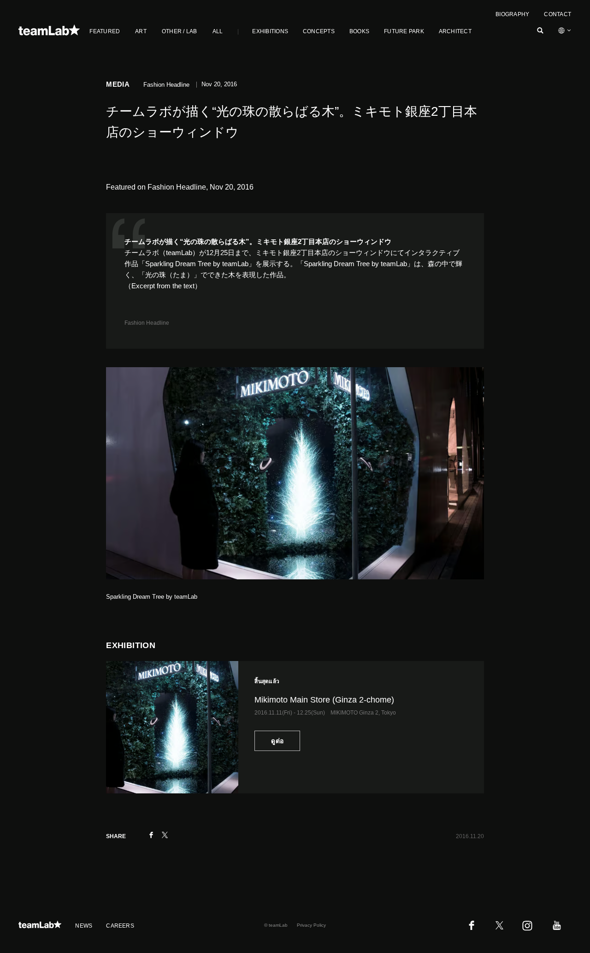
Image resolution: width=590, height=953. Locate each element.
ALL (217, 31)
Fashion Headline (146, 323)
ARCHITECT (455, 31)
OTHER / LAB (179, 31)
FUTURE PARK (404, 31)
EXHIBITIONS (270, 31)
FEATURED (104, 31)
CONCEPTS (319, 31)
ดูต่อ (277, 741)
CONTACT (557, 14)
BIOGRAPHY (512, 14)
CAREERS (120, 926)
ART (141, 31)
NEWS (83, 926)
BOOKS (359, 31)
